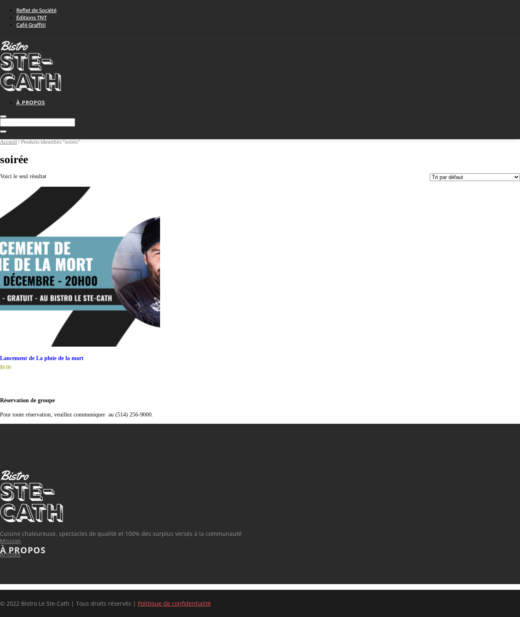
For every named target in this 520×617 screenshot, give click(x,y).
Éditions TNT (31, 17)
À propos (30, 102)
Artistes (10, 554)
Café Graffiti (31, 24)
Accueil (8, 142)
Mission (10, 541)
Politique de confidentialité (174, 603)
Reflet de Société (36, 10)
